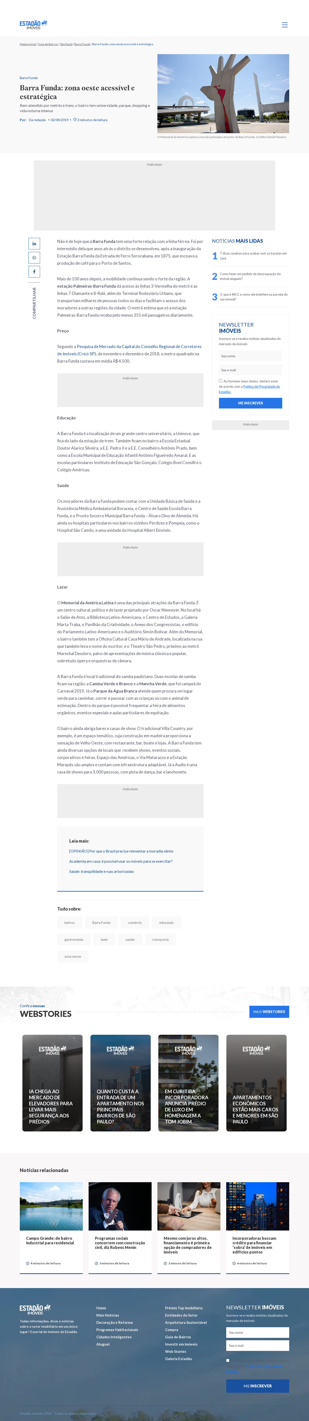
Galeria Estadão (178, 1298)
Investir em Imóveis (181, 1284)
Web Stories (175, 1291)
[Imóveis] (35, 1249)
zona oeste (141, 896)
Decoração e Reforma (114, 1262)
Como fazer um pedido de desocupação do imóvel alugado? (262, 276)
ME (258, 1325)
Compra (171, 1269)
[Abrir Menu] (285, 25)
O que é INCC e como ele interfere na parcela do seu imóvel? (263, 296)
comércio (117, 879)
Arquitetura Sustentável (186, 1262)
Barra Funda (82, 44)
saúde (76, 896)
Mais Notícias (107, 1255)
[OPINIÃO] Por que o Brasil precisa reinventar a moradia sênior (104, 807)
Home (101, 1247)
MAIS (269, 951)
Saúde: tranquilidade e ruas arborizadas (84, 827)
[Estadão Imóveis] (33, 24)
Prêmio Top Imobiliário (184, 1247)
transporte (106, 896)
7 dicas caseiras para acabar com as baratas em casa (263, 255)
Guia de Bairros (48, 44)
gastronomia (183, 879)
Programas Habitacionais (117, 1269)
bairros (52, 879)
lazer (50, 896)
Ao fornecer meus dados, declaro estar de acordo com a (256, 386)
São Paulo (66, 44)
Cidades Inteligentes (114, 1276)
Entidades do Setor (181, 1255)
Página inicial (28, 44)
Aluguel (103, 1284)
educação (149, 879)
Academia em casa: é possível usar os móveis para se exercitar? (103, 817)
